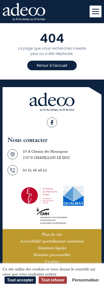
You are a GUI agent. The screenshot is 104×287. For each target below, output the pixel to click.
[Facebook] (52, 122)
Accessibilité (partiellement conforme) (52, 240)
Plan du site (52, 234)
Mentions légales (52, 247)
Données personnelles (52, 254)
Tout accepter (20, 280)
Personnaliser (85, 280)
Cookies (52, 261)
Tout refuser (52, 280)
